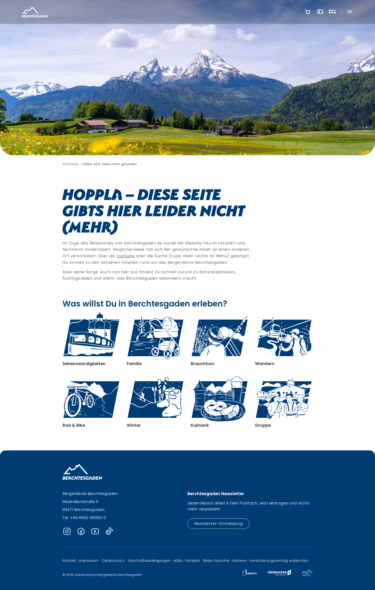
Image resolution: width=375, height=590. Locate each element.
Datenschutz (113, 560)
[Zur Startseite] (35, 12)
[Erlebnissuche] (320, 11)
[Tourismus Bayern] (250, 575)
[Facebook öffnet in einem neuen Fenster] (81, 531)
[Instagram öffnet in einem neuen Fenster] (66, 531)
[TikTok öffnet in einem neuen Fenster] (109, 531)
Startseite (126, 256)
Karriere (239, 560)
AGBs (178, 560)
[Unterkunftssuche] (332, 11)
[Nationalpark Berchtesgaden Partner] (307, 575)
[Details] (91, 339)
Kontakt (69, 560)
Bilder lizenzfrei (216, 560)
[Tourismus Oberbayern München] (279, 575)
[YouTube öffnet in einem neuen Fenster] (95, 531)
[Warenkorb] (308, 12)
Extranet (193, 560)
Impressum (89, 560)
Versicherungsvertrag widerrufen (279, 560)
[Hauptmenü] (350, 12)
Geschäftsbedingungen (149, 560)
